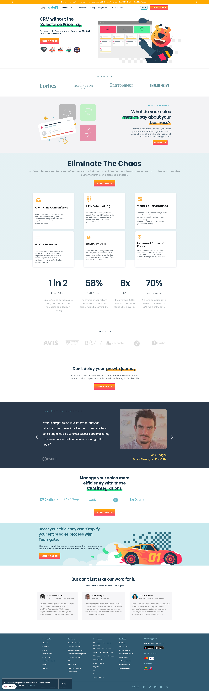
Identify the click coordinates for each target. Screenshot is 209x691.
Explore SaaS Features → (137, 2)
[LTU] (146, 669)
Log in (144, 8)
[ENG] (150, 669)
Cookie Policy (30, 685)
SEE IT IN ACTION (49, 41)
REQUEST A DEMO (159, 8)
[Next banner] (196, 2)
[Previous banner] (13, 2)
